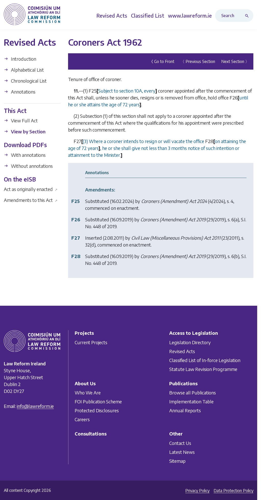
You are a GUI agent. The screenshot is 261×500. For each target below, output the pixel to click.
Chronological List (28, 81)
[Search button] (248, 15)
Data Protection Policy (233, 490)
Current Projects (91, 342)
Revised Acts (182, 351)
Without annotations (31, 166)
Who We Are (88, 393)
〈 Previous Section (197, 61)
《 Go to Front (161, 61)
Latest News (182, 452)
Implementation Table (191, 402)
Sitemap (177, 461)
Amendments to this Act (31, 200)
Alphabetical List (27, 70)
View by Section (27, 131)
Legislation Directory (190, 342)
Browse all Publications (192, 393)
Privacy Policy (197, 490)
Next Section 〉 (235, 61)
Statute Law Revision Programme (203, 369)
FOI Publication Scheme (98, 402)
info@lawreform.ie (35, 406)
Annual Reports (185, 411)
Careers (82, 419)
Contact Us (180, 443)
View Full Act (24, 120)
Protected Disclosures (97, 411)
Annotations (22, 92)
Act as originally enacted (31, 189)
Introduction (23, 59)
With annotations (28, 155)
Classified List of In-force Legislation (204, 360)
